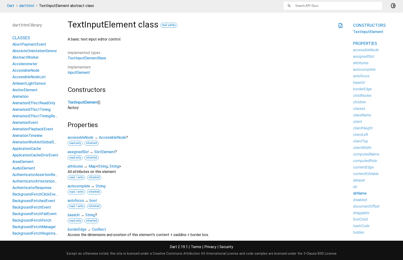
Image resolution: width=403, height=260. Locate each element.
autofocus (76, 200)
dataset (359, 180)
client (357, 121)
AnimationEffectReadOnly (33, 103)
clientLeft (360, 134)
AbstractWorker (25, 57)
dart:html (26, 5)
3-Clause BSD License (320, 254)
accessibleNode (80, 137)
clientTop (360, 141)
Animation (20, 96)
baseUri (74, 215)
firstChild (360, 219)
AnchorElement (25, 90)
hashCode (361, 226)
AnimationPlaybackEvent (32, 129)
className (362, 115)
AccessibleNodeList (29, 77)
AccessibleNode (112, 137)
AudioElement (23, 168)
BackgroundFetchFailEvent (34, 214)
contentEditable (366, 174)
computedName (366, 154)
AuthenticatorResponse (32, 188)
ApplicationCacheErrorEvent (35, 155)
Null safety (169, 25)
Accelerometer (24, 64)
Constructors (369, 25)
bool (93, 200)
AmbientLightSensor (29, 83)
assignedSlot (78, 152)
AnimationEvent (25, 122)
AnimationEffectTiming (31, 109)
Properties (365, 43)
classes (359, 108)
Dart (10, 5)
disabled (360, 200)
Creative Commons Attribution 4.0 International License (195, 254)
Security (226, 247)
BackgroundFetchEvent (31, 207)
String (103, 166)
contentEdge (363, 167)
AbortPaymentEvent (29, 44)
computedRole (365, 161)
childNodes (362, 95)
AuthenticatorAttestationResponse (41, 181)
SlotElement (104, 152)
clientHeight (363, 128)
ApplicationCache (26, 148)
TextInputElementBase (87, 58)
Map (92, 166)
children (359, 102)
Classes (21, 37)
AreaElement (23, 161)
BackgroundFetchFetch (31, 220)
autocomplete (79, 186)
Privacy (210, 247)
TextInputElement (83, 102)
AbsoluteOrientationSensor (34, 51)
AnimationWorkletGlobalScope (37, 142)
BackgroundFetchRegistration (37, 233)
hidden (358, 232)
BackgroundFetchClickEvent (35, 194)
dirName (360, 193)
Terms (196, 247)
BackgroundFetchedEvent (33, 201)
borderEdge (77, 229)
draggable (361, 213)
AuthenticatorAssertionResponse (39, 174)
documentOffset (366, 206)
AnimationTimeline (27, 135)
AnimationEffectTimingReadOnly (39, 116)
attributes (75, 166)
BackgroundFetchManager (34, 227)
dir (355, 187)
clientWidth (362, 147)
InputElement (79, 72)
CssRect (99, 229)
